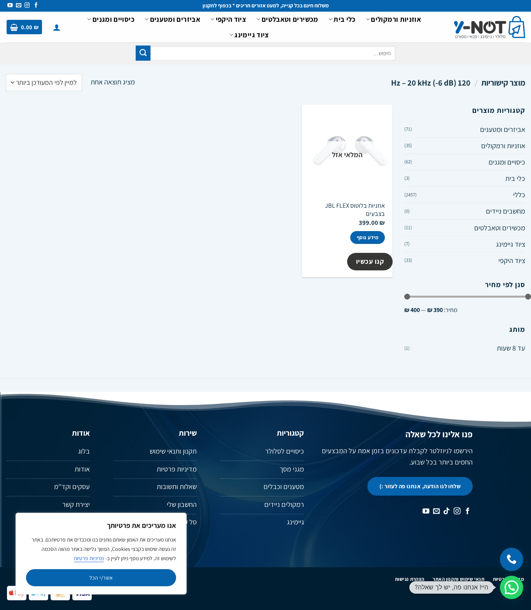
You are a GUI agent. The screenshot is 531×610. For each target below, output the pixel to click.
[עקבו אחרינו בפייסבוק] (36, 6)
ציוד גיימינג (251, 34)
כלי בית (345, 19)
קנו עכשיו (370, 261)
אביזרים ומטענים (175, 19)
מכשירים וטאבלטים (290, 19)
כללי (519, 194)
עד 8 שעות (511, 347)
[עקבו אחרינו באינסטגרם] (27, 6)
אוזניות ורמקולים (396, 19)
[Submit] (143, 53)
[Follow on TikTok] (446, 511)
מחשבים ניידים (505, 211)
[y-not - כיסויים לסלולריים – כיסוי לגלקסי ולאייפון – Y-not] (489, 27)
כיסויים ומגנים (113, 19)
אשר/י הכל (101, 577)
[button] (57, 27)
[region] (101, 553)
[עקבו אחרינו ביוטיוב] (10, 6)
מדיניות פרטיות (89, 558)
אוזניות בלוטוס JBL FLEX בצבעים (355, 210)
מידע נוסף (368, 237)
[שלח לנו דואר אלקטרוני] (18, 6)
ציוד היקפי (231, 19)
